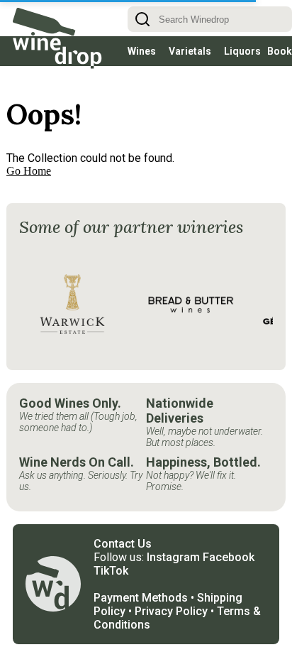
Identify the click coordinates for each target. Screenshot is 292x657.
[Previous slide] (37, 279)
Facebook (228, 533)
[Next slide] (254, 279)
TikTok (111, 546)
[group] (72, 280)
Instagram (173, 533)
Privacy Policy (171, 587)
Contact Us (123, 519)
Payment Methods (141, 573)
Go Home (28, 147)
